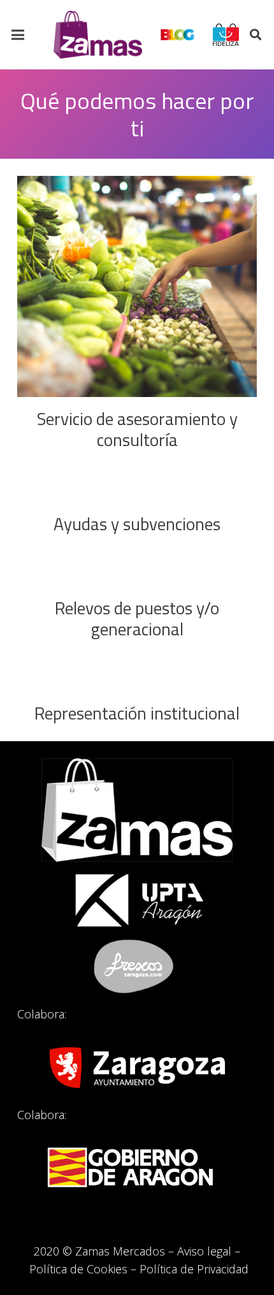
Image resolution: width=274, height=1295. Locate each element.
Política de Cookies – (84, 1269)
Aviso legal (204, 1251)
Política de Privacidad (194, 1269)
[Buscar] (255, 34)
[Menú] (18, 35)
